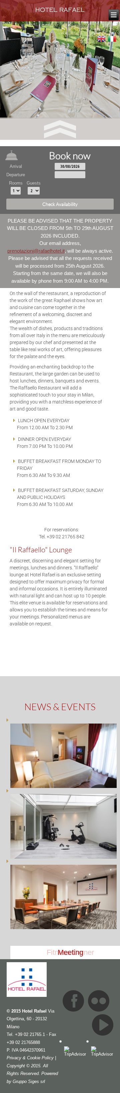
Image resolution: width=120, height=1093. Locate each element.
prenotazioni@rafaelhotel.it (36, 251)
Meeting (70, 952)
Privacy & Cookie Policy (30, 1057)
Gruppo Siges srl (29, 1081)
